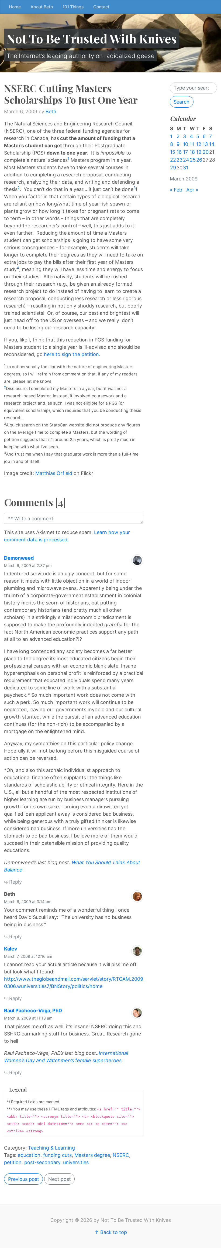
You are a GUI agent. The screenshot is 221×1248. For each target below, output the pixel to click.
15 (172, 152)
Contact (101, 6)
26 (199, 160)
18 (192, 152)
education (29, 1155)
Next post (59, 1179)
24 (186, 160)
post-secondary (42, 1162)
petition (13, 1162)
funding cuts (57, 1155)
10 (185, 144)
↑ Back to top (110, 1232)
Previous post (23, 1179)
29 (173, 167)
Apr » (192, 190)
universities (76, 1162)
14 (212, 144)
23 (179, 160)
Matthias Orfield (53, 473)
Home (15, 6)
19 (198, 152)
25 (193, 160)
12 (198, 144)
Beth (51, 111)
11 (192, 144)
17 (185, 152)
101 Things (73, 6)
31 (185, 167)
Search (181, 102)
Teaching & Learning (51, 1148)
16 (179, 152)
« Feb (176, 190)
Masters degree (92, 1155)
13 (205, 144)
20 (206, 152)
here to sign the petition (71, 354)
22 (173, 160)
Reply (15, 882)
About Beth (41, 6)
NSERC (121, 1155)
